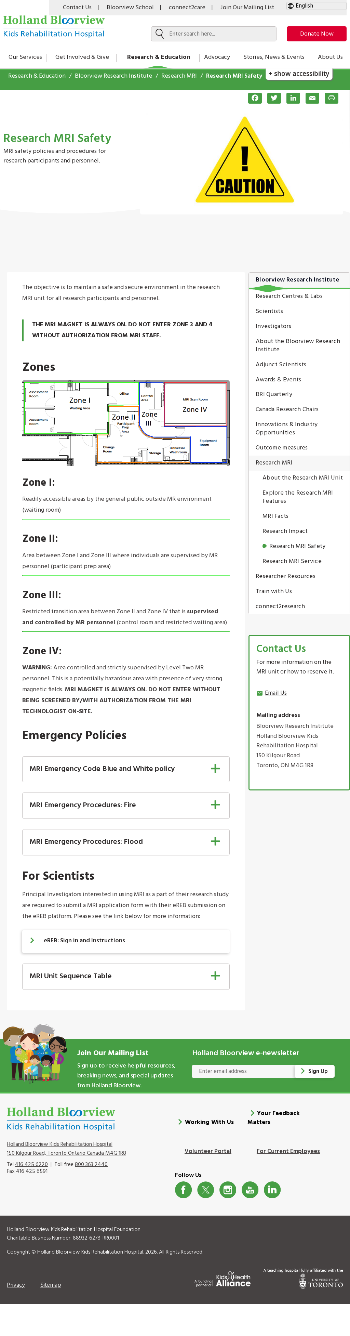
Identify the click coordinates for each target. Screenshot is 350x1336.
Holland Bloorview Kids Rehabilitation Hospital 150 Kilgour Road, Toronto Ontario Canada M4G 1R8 (66, 1149)
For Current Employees (288, 1151)
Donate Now (317, 34)
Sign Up (318, 1071)
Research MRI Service (292, 561)
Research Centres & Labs (289, 296)
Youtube (250, 1189)
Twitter (205, 1189)
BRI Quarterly (274, 395)
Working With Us (209, 1122)
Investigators (273, 326)
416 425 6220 (31, 1164)
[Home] (54, 26)
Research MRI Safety (297, 546)
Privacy (16, 1285)
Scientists (269, 311)
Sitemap (50, 1285)
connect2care (187, 8)
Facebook (183, 1189)
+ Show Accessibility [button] (299, 73)
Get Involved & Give (82, 57)
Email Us (276, 693)
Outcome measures (282, 448)
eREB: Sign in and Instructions (84, 941)
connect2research (280, 607)
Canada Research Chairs (287, 410)
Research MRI (179, 76)
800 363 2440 (91, 1164)
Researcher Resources (285, 576)
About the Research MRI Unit (302, 478)
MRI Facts (275, 516)
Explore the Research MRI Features (297, 497)
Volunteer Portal (208, 1151)
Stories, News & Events (274, 57)
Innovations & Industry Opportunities (287, 429)
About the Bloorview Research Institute (298, 346)
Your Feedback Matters (273, 1118)
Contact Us (77, 8)
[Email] (309, 98)
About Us (330, 57)
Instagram (227, 1189)
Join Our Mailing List (247, 8)
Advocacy (217, 57)
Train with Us (274, 592)
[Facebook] (252, 98)
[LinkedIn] (290, 98)
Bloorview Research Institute (113, 76)
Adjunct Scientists (281, 365)
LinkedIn (272, 1189)
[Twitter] (271, 98)
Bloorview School (130, 8)
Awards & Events (278, 380)
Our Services (25, 57)
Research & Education (158, 57)
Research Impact (285, 531)
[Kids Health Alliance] (222, 1278)
